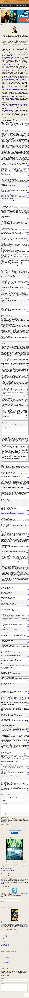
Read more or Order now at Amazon (7, 870)
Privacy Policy (3, 995)
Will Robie (6, 965)
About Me (17, 895)
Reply (28, 165)
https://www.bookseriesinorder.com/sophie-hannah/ (13, 196)
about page (16, 973)
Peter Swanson (6, 942)
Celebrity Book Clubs (14, 875)
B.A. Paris (5, 935)
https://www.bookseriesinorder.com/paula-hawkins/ (13, 513)
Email (3, 800)
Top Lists (4, 24)
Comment (4, 803)
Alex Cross (6, 957)
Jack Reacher (7, 955)
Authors (6, 5)
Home (2, 5)
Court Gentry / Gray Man (9, 960)
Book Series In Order (6, 119)
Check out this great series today (22, 926)
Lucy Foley (5, 939)
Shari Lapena (6, 945)
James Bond (6, 962)
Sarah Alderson (6, 944)
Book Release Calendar (21, 5)
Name (3, 797)
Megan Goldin (6, 940)
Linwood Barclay (6, 938)
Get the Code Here (6, 821)
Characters (11, 5)
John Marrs (5, 937)
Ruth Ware (5, 943)
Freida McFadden (6, 936)
